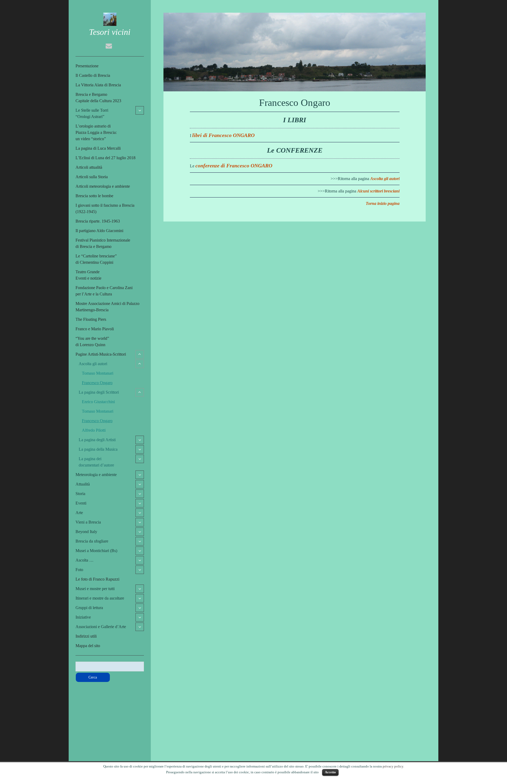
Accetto (330, 772)
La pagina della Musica (98, 449)
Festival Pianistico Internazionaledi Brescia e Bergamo (103, 243)
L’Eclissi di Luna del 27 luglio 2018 (105, 158)
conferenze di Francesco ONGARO (233, 165)
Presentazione (87, 66)
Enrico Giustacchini (98, 401)
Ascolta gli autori (93, 363)
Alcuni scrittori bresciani (378, 191)
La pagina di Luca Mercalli (98, 148)
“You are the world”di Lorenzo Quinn (92, 341)
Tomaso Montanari (97, 373)
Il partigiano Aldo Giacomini (99, 230)
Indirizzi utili (86, 636)
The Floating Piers (91, 319)
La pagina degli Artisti (97, 439)
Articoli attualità (89, 167)
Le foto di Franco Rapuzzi (97, 579)
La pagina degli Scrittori (99, 392)
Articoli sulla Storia (92, 177)
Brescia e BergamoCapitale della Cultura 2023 (98, 97)
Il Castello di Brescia (93, 75)
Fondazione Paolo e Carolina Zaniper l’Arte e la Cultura (104, 290)
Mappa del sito (88, 645)
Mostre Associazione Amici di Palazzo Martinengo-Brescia (107, 306)
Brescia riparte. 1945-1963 (98, 221)
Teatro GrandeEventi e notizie (88, 275)
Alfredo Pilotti (94, 430)
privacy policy (393, 766)
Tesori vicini (109, 32)
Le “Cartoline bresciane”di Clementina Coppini (96, 259)
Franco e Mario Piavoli (95, 329)
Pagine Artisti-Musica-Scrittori (101, 354)
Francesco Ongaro (97, 382)
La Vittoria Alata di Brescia (98, 85)
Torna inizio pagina (383, 203)
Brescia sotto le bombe (94, 196)
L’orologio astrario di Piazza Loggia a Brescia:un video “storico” (96, 132)
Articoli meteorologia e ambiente (103, 186)
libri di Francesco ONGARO (223, 135)
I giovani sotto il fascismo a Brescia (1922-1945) (105, 208)
